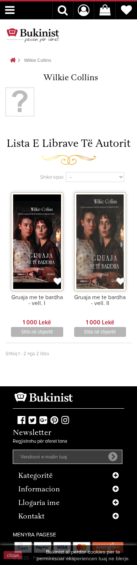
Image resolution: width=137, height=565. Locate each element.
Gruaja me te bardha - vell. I (37, 300)
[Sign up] (113, 457)
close (13, 555)
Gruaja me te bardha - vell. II (100, 300)
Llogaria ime (39, 503)
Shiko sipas (52, 177)
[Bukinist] (32, 35)
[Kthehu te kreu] (13, 60)
